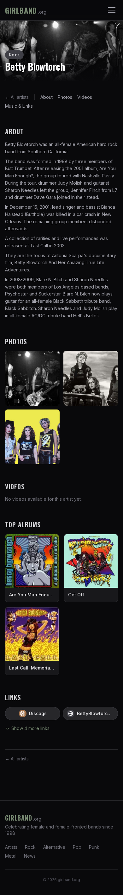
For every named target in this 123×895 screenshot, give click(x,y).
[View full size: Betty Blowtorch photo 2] (90, 378)
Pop (77, 847)
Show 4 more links (30, 728)
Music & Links (19, 106)
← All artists (17, 97)
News (30, 856)
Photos (65, 97)
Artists (11, 847)
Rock (30, 847)
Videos (84, 97)
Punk (94, 847)
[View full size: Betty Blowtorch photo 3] (32, 436)
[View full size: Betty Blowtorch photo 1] (32, 378)
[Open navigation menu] (111, 10)
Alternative (54, 847)
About (46, 97)
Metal (10, 856)
